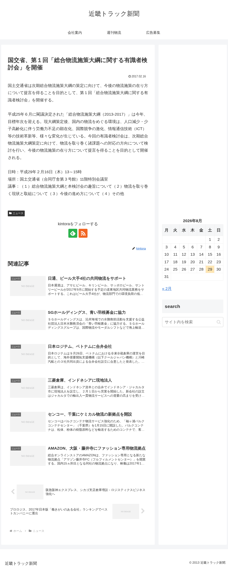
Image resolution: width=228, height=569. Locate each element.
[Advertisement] (192, 90)
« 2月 (167, 288)
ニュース (18, 213)
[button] (219, 322)
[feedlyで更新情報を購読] (72, 233)
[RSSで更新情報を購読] (83, 233)
